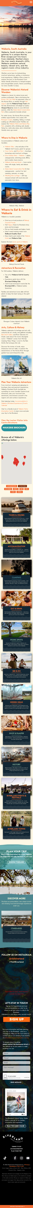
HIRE (21, 489)
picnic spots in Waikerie (20, 242)
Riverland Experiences (15, 403)
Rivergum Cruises (6, 120)
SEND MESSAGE (15, 1082)
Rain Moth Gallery (7, 335)
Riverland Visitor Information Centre (17, 1038)
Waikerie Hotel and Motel (13, 162)
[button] (24, 464)
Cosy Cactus (9, 151)
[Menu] (31, 2)
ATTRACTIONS (22, 486)
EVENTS (15, 489)
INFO (27, 489)
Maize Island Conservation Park (15, 169)
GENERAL (20, 491)
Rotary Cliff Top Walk (8, 99)
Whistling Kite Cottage (12, 176)
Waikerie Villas (9, 146)
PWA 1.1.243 (20, 1166)
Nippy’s (10, 225)
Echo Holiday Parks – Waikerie (14, 155)
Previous (3, 24)
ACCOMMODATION (11, 486)
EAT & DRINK (8, 489)
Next (30, 24)
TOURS (13, 491)
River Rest (20, 151)
